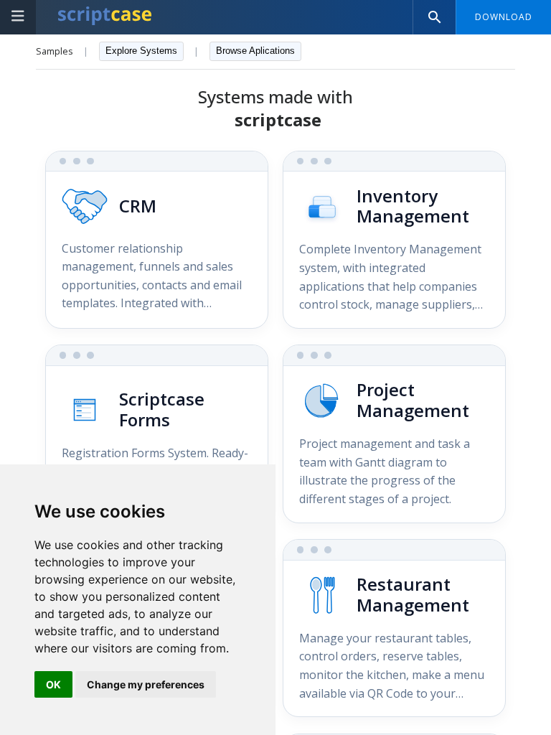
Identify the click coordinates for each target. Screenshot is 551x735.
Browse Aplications (255, 50)
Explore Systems (141, 50)
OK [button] (53, 684)
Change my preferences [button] (145, 684)
